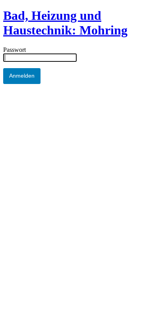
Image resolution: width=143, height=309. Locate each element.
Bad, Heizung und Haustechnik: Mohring (65, 22)
